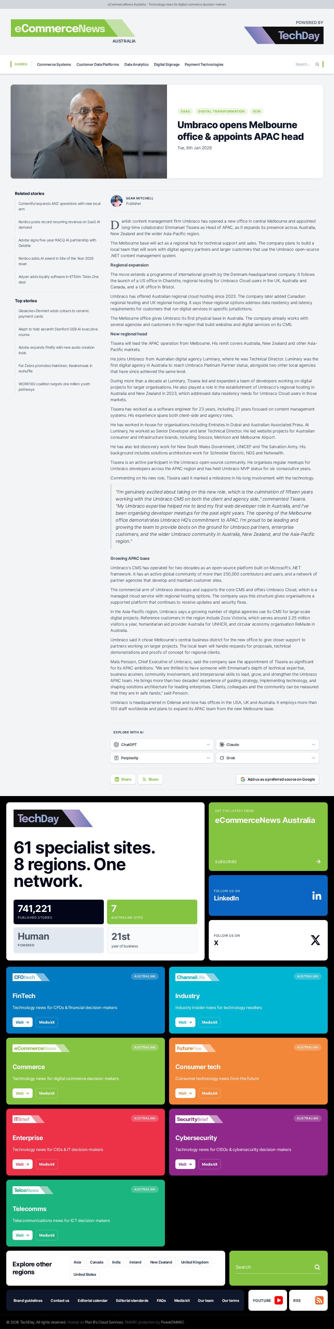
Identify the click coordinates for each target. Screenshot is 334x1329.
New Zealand (161, 1262)
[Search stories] (317, 1267)
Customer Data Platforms (97, 64)
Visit (19, 1022)
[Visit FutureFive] (204, 1048)
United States (85, 1274)
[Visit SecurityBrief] (204, 1119)
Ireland (135, 1262)
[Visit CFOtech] (41, 977)
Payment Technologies (204, 64)
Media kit (47, 1022)
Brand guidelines (28, 1300)
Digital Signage (167, 64)
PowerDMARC (172, 1322)
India (116, 1262)
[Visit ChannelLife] (204, 977)
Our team (205, 1300)
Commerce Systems (54, 64)
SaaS (185, 111)
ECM (257, 111)
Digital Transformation (221, 111)
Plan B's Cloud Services (104, 1322)
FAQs (161, 1300)
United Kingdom (195, 1262)
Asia (77, 1262)
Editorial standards (132, 1300)
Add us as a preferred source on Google (281, 779)
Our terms (230, 1300)
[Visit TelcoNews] (41, 1190)
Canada (96, 1262)
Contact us (60, 1300)
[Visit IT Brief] (41, 1119)
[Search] (317, 64)
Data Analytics (136, 64)
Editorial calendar (93, 1300)
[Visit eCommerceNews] (41, 1048)
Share (126, 779)
